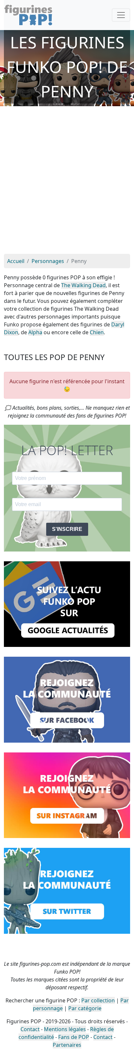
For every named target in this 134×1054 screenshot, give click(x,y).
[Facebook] (67, 699)
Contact (30, 1029)
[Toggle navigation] (121, 15)
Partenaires (67, 1044)
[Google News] (67, 603)
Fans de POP (73, 1037)
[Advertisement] (67, 183)
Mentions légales (65, 1029)
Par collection (98, 1000)
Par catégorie (84, 1008)
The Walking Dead (83, 285)
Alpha (35, 332)
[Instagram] (67, 794)
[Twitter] (67, 890)
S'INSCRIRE (67, 529)
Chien (97, 332)
